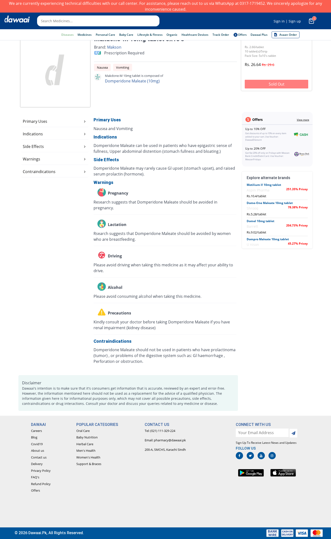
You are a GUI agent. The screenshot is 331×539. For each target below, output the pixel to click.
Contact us (39, 457)
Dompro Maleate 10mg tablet (268, 239)
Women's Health (88, 457)
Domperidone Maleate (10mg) (132, 81)
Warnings (31, 159)
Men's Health (85, 450)
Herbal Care (84, 444)
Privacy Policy (41, 470)
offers (242, 34)
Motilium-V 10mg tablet (264, 185)
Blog (34, 437)
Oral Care (83, 431)
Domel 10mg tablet (260, 221)
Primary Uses (35, 121)
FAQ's (35, 477)
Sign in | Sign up (287, 21)
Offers (35, 490)
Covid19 (37, 444)
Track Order (221, 34)
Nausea (102, 67)
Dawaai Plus (259, 34)
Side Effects (33, 146)
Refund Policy (41, 484)
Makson (114, 47)
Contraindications (39, 171)
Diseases (67, 34)
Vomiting (122, 67)
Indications (33, 134)
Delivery (37, 464)
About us (37, 450)
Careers (36, 431)
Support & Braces (88, 464)
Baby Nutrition (87, 437)
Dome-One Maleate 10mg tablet (270, 203)
